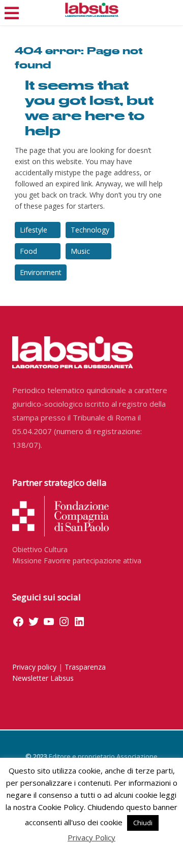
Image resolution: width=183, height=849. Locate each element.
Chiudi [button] (142, 822)
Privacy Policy (91, 837)
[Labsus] (91, 10)
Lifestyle (33, 230)
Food (28, 251)
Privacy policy (34, 667)
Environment (41, 272)
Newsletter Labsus (43, 678)
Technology (90, 230)
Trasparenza (85, 667)
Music (80, 251)
